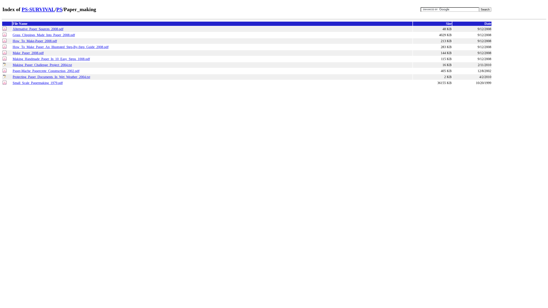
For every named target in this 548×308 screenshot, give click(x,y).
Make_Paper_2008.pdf (28, 53)
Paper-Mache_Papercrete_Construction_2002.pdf (46, 71)
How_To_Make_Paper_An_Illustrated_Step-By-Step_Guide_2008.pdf (61, 47)
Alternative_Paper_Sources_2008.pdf (38, 29)
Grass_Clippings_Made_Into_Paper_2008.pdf (44, 35)
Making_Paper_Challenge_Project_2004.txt (42, 65)
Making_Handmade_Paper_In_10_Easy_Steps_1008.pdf (51, 59)
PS (59, 9)
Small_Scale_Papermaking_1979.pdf (38, 83)
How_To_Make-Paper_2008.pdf (35, 41)
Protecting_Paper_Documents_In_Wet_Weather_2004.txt (51, 77)
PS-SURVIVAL (38, 9)
